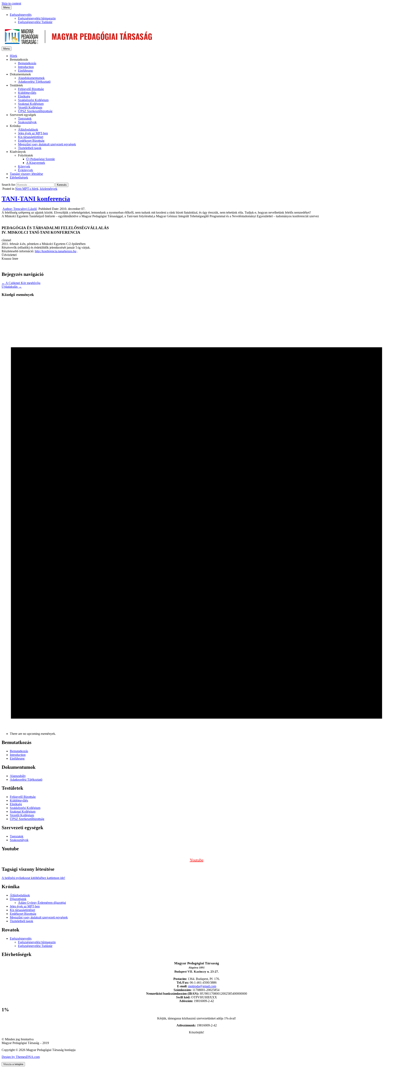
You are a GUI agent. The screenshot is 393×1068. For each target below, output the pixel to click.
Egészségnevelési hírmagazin (37, 18)
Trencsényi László (19, 209)
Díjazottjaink (18, 899)
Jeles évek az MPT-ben (33, 133)
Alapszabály (18, 776)
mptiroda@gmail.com (202, 986)
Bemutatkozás (27, 63)
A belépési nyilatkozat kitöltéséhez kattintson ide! (33, 878)
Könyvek (24, 166)
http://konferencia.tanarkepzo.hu (55, 251)
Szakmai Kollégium (31, 103)
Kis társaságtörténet (30, 137)
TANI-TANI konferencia (36, 198)
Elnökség (24, 96)
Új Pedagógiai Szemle (40, 159)
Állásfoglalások (28, 129)
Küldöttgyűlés (27, 92)
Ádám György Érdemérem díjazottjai (42, 902)
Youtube (196, 860)
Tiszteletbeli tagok (29, 148)
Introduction (26, 67)
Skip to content (11, 3)
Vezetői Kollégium (30, 107)
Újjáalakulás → (12, 286)
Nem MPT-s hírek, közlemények (36, 188)
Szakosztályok (27, 122)
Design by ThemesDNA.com (21, 1057)
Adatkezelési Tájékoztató (34, 81)
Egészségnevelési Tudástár (35, 22)
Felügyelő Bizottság (31, 89)
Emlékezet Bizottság (31, 140)
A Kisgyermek (35, 162)
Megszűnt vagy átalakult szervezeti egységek (47, 144)
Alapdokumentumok (31, 78)
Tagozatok (25, 118)
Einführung (25, 70)
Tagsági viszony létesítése (26, 174)
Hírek (13, 56)
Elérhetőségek (19, 177)
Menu (6, 7)
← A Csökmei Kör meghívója (21, 283)
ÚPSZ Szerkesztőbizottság (35, 111)
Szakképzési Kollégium (33, 100)
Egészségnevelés (21, 14)
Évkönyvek (25, 170)
